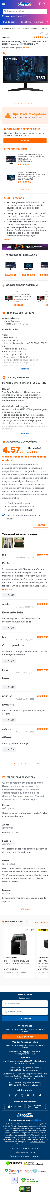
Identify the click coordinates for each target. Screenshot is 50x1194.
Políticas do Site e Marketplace (25, 1148)
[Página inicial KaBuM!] (25, 4)
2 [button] (18, 763)
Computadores (23, 28)
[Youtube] (28, 1095)
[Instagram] (15, 1095)
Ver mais (25, 190)
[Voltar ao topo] (25, 1115)
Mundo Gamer (10, 22)
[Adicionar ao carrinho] (32, 930)
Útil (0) (11, 595)
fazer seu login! (28, 799)
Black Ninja (26, 22)
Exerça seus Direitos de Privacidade (25, 1156)
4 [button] (25, 763)
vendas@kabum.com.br (25, 1054)
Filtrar (41, 525)
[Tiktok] (40, 1095)
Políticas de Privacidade (25, 1152)
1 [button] (14, 763)
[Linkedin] (34, 1095)
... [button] (30, 763)
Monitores (35, 28)
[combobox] (25, 11)
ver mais (25, 909)
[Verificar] (14, 1163)
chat (26, 1051)
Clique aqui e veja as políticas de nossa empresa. (30, 1143)
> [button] (35, 763)
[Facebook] (9, 1095)
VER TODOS (40, 922)
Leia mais (7, 589)
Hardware (38, 22)
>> (38, 763)
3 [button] (21, 763)
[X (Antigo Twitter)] (21, 1095)
